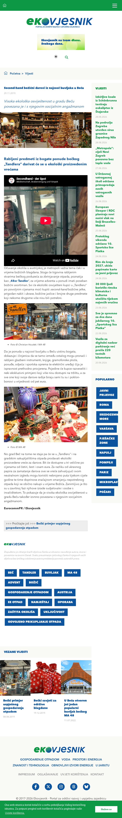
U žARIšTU (102, 765)
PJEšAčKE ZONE (107, 440)
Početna (15, 73)
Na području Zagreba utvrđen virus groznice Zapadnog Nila (105, 130)
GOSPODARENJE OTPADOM (28, 592)
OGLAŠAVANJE (47, 774)
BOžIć (33, 582)
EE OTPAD (15, 602)
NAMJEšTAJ (40, 602)
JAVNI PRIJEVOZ (106, 393)
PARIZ (103, 472)
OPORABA (65, 602)
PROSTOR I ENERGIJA (87, 759)
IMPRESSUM (26, 774)
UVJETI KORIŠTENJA (74, 774)
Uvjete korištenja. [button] (15, 813)
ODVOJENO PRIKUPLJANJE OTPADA (34, 622)
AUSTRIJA (64, 592)
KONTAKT (97, 774)
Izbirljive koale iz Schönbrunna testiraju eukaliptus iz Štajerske (106, 104)
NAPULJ (105, 452)
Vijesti (29, 73)
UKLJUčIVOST (54, 612)
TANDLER (29, 572)
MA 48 (72, 572)
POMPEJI (106, 462)
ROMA (104, 405)
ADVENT (14, 582)
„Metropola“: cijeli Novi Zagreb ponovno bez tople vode (104, 156)
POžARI (105, 492)
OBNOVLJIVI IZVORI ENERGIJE (72, 765)
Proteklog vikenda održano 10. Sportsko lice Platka (104, 244)
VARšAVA (106, 428)
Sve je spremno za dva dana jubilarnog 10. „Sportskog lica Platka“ (106, 321)
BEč (11, 572)
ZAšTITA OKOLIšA (21, 612)
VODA (66, 759)
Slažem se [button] (106, 809)
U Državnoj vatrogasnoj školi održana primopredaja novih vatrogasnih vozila (104, 185)
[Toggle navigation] (114, 5)
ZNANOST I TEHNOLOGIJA (31, 765)
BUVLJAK (52, 572)
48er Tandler (19, 281)
